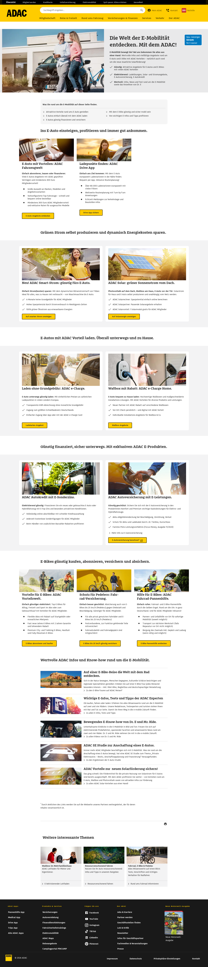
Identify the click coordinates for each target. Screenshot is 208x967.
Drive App (13, 922)
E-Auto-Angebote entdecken (38, 216)
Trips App (13, 928)
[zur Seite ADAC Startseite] (17, 13)
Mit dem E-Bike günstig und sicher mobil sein (130, 112)
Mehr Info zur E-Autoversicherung (127, 533)
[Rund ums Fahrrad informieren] (147, 855)
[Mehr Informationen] (104, 104)
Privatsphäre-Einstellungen (167, 958)
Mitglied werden (29, 2)
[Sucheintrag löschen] (134, 10)
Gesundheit (138, 2)
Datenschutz (136, 958)
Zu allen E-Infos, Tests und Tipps (100, 713)
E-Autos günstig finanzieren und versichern (65, 119)
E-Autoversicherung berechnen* (125, 540)
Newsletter (122, 933)
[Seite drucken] (165, 824)
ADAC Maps (48, 938)
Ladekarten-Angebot (34, 425)
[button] (171, 10)
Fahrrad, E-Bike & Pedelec (140, 866)
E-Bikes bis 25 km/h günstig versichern (100, 643)
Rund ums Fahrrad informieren (145, 883)
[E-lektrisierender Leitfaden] (61, 855)
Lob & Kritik (123, 928)
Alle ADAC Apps (16, 933)
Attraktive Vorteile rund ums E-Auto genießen (67, 112)
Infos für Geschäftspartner (130, 938)
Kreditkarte (47, 2)
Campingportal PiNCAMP (54, 948)
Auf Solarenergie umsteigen (124, 316)
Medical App (14, 917)
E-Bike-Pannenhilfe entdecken (154, 643)
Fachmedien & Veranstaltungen (132, 943)
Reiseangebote (49, 943)
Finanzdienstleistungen (53, 922)
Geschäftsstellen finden (129, 922)
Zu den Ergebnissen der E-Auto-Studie (103, 760)
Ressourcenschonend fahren (99, 866)
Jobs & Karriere (124, 912)
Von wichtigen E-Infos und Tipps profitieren (129, 116)
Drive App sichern (91, 212)
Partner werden (125, 917)
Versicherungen (49, 912)
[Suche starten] (141, 10)
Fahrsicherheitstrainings (54, 928)
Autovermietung (50, 917)
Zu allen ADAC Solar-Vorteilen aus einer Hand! (107, 783)
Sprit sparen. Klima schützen (114, 2)
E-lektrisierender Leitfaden (57, 883)
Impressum (112, 958)
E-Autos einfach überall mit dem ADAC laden (66, 116)
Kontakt (196, 958)
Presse (120, 948)
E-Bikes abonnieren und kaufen (39, 643)
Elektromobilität (89, 2)
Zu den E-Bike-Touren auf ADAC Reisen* (104, 690)
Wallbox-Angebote (120, 425)
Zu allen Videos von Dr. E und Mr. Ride (103, 736)
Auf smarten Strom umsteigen (39, 316)
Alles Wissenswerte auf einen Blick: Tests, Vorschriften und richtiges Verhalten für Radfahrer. (144, 872)
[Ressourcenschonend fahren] (104, 855)
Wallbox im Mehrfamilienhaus (57, 866)
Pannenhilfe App (16, 912)
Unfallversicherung (67, 2)
